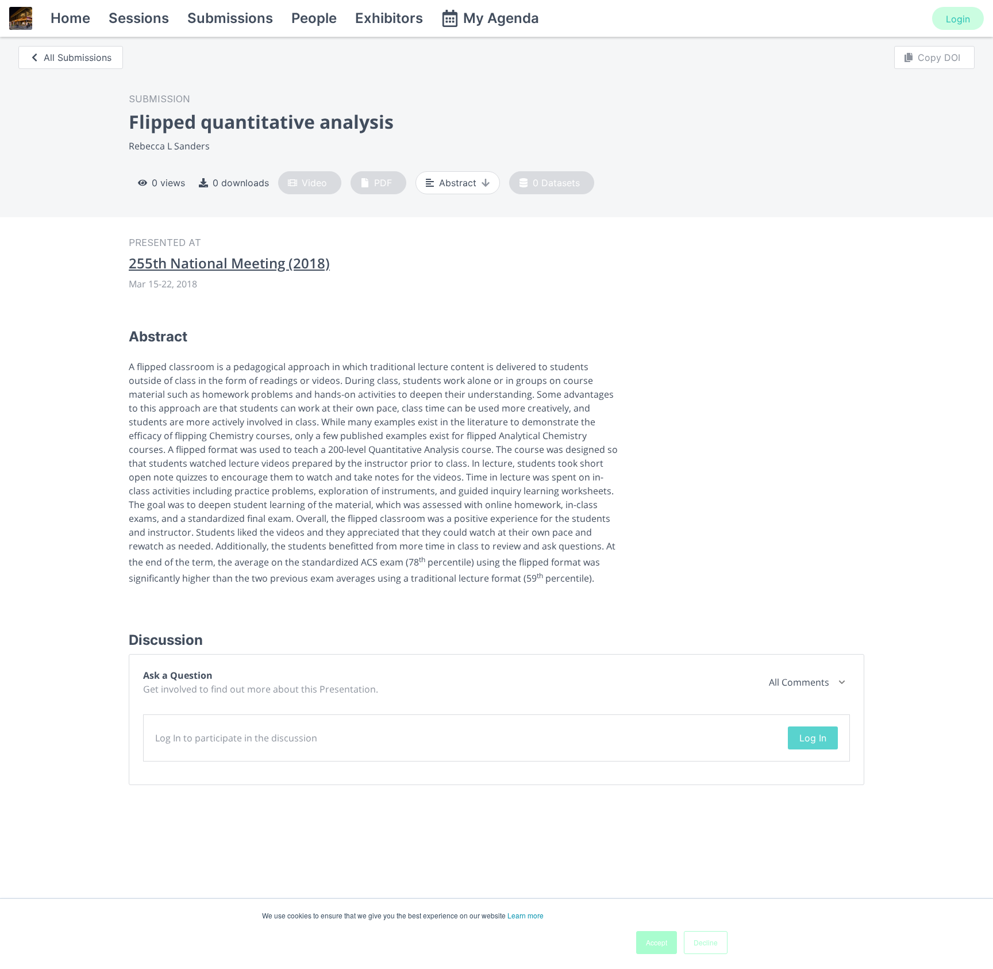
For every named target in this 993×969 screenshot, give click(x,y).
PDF (383, 183)
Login (958, 19)
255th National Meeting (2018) (229, 263)
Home (70, 18)
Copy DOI (939, 57)
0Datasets (556, 183)
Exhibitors (389, 18)
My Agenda (501, 18)
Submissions (230, 18)
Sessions (139, 18)
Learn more (525, 915)
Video (314, 183)
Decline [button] (706, 942)
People (314, 18)
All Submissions (77, 57)
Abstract (457, 183)
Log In (812, 738)
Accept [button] (656, 942)
